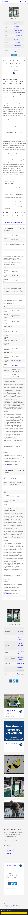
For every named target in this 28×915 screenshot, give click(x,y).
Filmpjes (15, 23)
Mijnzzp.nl (6, 1)
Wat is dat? (11, 910)
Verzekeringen (17, 42)
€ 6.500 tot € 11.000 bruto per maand (21, 645)
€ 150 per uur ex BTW (18, 35)
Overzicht (19, 629)
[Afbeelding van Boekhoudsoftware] (14, 731)
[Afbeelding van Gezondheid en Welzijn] (14, 701)
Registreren (9, 853)
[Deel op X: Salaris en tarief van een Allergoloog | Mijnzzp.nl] (14, 55)
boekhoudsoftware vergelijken (10, 128)
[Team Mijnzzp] (14, 73)
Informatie (19, 631)
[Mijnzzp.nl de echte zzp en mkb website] (14, 12)
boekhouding (6, 464)
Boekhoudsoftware (11, 743)
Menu (25, 1)
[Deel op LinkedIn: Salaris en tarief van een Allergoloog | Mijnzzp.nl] (16, 55)
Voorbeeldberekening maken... (14, 222)
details (19, 360)
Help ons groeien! (11, 865)
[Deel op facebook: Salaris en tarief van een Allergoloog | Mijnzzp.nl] (12, 55)
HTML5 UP (15, 905)
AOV (14, 1)
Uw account (20, 1)
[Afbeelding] (14, 765)
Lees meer (9, 850)
